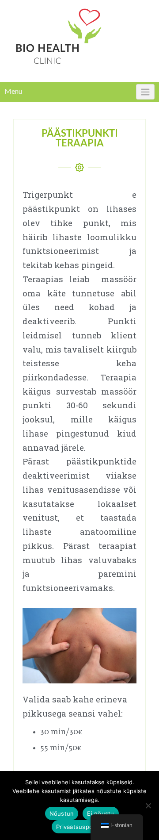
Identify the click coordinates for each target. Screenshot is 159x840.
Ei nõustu (100, 813)
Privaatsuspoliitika (81, 826)
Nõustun (61, 813)
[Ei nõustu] (148, 805)
